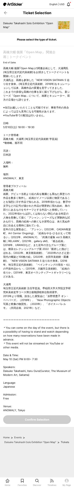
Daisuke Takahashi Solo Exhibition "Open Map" (30, 442)
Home (6, 437)
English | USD (57, 4)
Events (18, 437)
